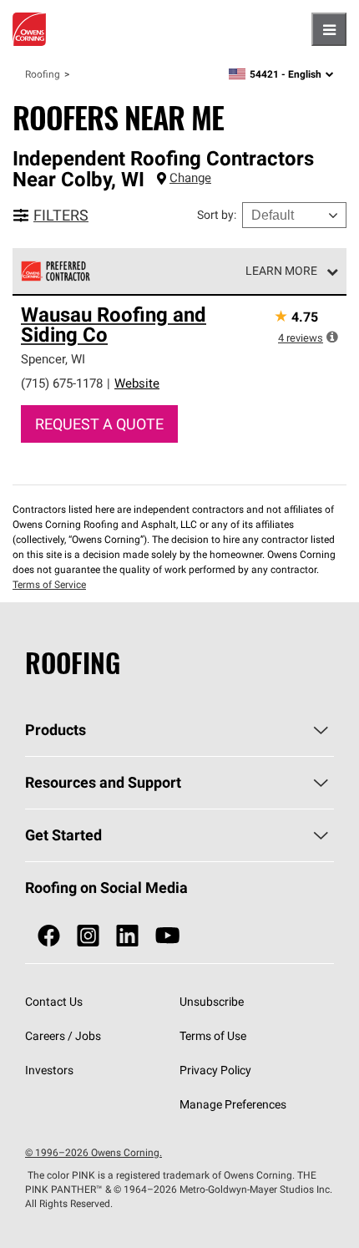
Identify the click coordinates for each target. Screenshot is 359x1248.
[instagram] (88, 936)
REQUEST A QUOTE (99, 424)
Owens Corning (29, 29)
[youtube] (167, 936)
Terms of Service (49, 584)
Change (190, 177)
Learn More (281, 270)
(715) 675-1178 (62, 383)
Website (136, 383)
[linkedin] (127, 936)
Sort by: (216, 214)
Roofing (42, 74)
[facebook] (48, 936)
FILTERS (60, 215)
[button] (332, 336)
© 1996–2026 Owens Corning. (93, 1152)
